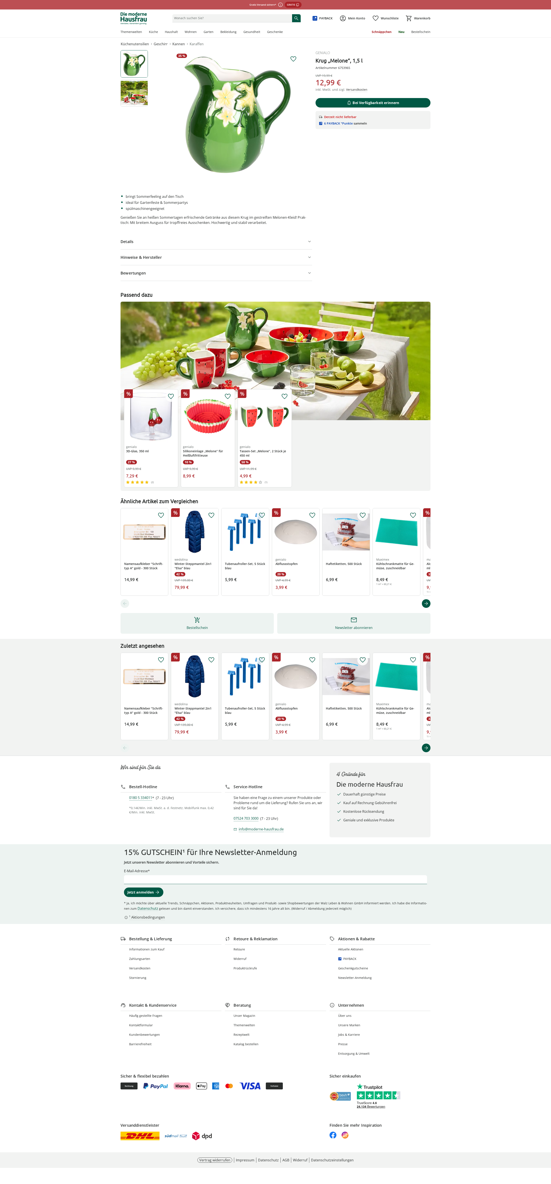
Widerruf (240, 959)
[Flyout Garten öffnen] (215, 32)
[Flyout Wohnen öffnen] (198, 32)
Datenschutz (148, 908)
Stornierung (137, 978)
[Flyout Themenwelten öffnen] (143, 32)
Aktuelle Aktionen (350, 949)
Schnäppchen (382, 32)
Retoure (239, 949)
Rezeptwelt (241, 1035)
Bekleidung (228, 32)
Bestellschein (420, 32)
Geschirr (161, 44)
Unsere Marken (349, 1025)
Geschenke (275, 32)
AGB (285, 1160)
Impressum (245, 1160)
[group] (237, 114)
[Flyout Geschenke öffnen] (284, 32)
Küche (153, 32)
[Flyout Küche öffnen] (159, 32)
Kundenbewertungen (144, 1035)
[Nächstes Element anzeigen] (426, 603)
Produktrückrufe (245, 968)
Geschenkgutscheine (353, 968)
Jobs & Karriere (349, 1035)
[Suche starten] (296, 18)
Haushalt (171, 32)
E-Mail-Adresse (136, 871)
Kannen (178, 44)
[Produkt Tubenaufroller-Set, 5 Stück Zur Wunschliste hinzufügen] (262, 515)
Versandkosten (139, 968)
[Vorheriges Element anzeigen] (125, 603)
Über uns (344, 1016)
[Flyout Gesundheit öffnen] (262, 32)
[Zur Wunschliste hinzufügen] (293, 59)
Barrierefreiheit (140, 1044)
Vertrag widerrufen (214, 1160)
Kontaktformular (141, 1025)
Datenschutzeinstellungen (332, 1160)
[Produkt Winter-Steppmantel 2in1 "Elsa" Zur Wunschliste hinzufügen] (211, 515)
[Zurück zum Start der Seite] (546, 1153)
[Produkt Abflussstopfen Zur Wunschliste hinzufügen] (312, 515)
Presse (343, 1044)
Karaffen (197, 44)
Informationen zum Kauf (146, 949)
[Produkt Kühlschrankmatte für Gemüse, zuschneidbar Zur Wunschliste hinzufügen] (413, 515)
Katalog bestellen (246, 1044)
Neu (401, 32)
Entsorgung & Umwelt (354, 1053)
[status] (231, 18)
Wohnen (191, 32)
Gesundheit (251, 32)
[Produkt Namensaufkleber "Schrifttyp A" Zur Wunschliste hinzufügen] (161, 515)
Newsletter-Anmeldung (355, 978)
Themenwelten (131, 32)
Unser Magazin (244, 1016)
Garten (209, 32)
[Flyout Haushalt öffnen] (179, 32)
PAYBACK (349, 959)
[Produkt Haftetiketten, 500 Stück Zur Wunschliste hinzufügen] (362, 515)
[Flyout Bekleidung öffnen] (238, 32)
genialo (323, 52)
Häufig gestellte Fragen (145, 1016)
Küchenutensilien (135, 44)
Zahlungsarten (139, 959)
